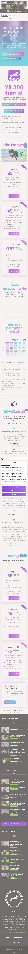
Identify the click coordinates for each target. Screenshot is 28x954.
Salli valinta (14, 490)
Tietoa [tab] (23, 463)
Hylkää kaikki (14, 494)
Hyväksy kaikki (14, 487)
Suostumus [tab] (5, 463)
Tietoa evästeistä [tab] (14, 463)
